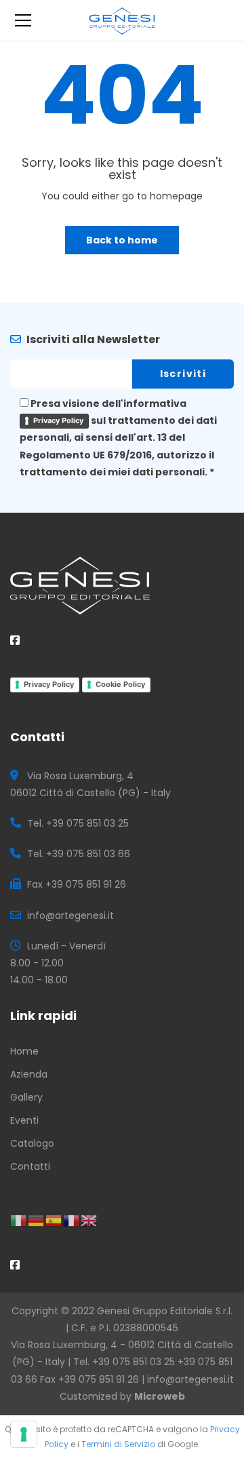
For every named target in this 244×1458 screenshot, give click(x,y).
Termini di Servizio (118, 1444)
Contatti (30, 1166)
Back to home (122, 240)
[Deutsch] (36, 1220)
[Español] (54, 1220)
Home (24, 1051)
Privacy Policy (58, 420)
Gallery (26, 1097)
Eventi (24, 1120)
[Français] (72, 1220)
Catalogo (32, 1143)
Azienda (28, 1074)
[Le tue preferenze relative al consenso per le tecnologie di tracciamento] (24, 1434)
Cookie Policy (120, 684)
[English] (89, 1220)
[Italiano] (19, 1220)
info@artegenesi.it (190, 1379)
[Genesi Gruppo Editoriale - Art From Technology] (122, 20)
